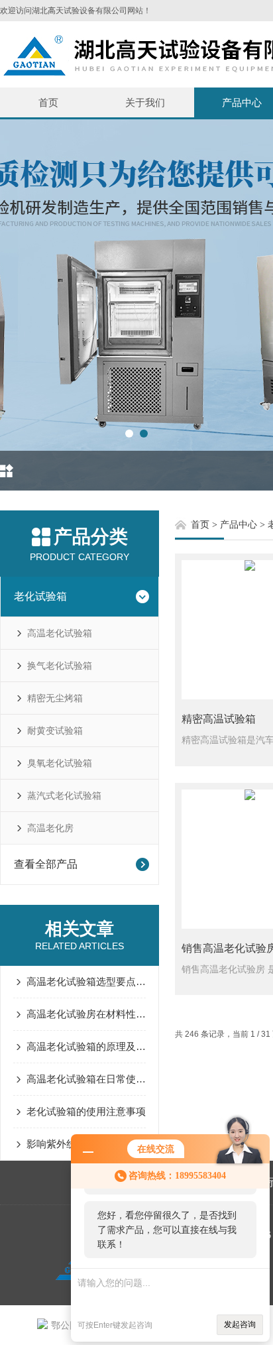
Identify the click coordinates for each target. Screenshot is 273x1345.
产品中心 (238, 525)
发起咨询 (240, 1324)
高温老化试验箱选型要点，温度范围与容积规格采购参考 (86, 981)
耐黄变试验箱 (55, 730)
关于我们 (145, 102)
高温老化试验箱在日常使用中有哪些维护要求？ (86, 1078)
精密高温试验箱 (219, 719)
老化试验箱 (40, 596)
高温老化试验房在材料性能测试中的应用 (86, 1014)
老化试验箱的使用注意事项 (86, 1111)
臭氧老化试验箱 (59, 763)
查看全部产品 (46, 864)
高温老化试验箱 (59, 633)
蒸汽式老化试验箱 (64, 795)
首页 (48, 102)
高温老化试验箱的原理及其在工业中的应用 (86, 1046)
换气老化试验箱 (59, 665)
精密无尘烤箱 (55, 698)
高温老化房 (50, 828)
